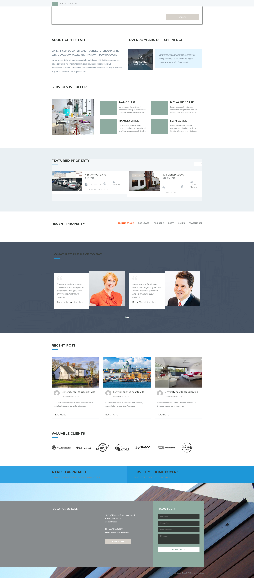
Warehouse (195, 223)
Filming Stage (126, 223)
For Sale (159, 223)
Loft (171, 223)
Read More (60, 415)
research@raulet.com (120, 532)
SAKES (181, 223)
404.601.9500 (117, 529)
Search (182, 17)
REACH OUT (118, 541)
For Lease (60, 175)
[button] (196, 164)
